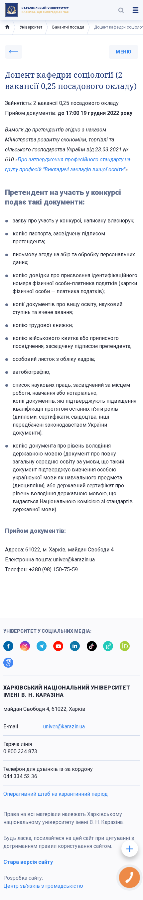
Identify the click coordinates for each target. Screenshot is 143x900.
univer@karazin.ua (64, 726)
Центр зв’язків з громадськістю (43, 886)
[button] (121, 10)
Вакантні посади (68, 27)
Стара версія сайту (28, 862)
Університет (31, 27)
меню (123, 51)
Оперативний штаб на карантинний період (55, 794)
